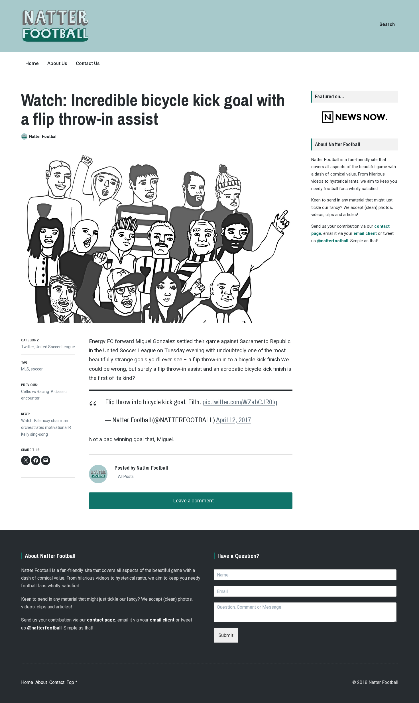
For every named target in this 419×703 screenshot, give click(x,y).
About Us (57, 63)
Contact (56, 682)
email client (365, 233)
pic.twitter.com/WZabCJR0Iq (240, 401)
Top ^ (72, 682)
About (41, 682)
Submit (225, 635)
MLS (25, 369)
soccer (37, 369)
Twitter (27, 347)
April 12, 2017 (233, 419)
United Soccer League (55, 347)
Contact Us (88, 63)
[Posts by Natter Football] (25, 136)
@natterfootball (332, 240)
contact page (101, 620)
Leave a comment (193, 501)
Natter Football (43, 136)
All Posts (125, 476)
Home (32, 63)
